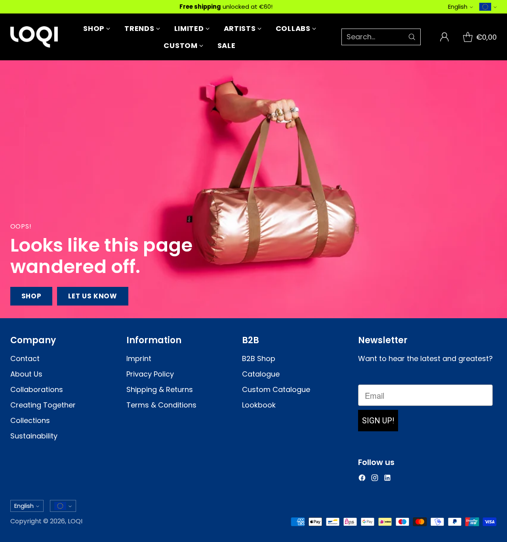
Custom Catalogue (276, 389)
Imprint (138, 358)
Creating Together (43, 405)
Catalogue (261, 374)
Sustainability (33, 436)
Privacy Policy (150, 374)
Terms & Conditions (161, 405)
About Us (26, 374)
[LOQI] (34, 37)
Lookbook (259, 405)
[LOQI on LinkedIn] (387, 479)
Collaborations (36, 389)
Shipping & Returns (159, 389)
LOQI (75, 521)
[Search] (412, 37)
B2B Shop (258, 358)
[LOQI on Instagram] (374, 479)
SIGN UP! (378, 420)
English (457, 6)
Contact (25, 358)
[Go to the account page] (444, 36)
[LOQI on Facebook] (362, 479)
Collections (30, 420)
